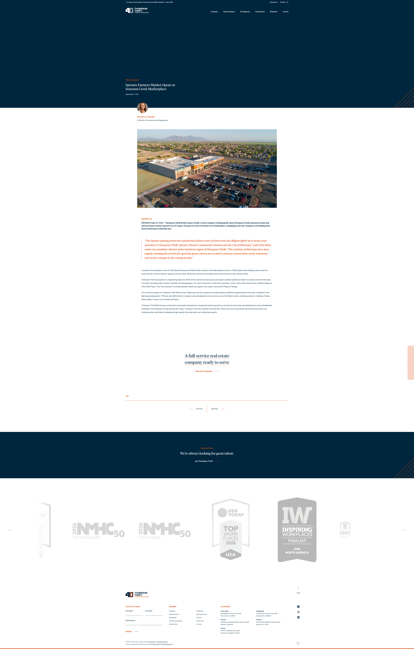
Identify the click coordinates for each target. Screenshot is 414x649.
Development (245, 11)
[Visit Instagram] (298, 612)
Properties (274, 11)
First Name (130, 611)
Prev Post (199, 409)
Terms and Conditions (162, 641)
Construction (260, 11)
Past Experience (201, 614)
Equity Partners (229, 11)
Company (214, 11)
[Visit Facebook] (298, 607)
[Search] (287, 2)
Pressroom (273, 2)
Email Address (131, 620)
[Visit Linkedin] (298, 617)
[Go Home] (137, 10)
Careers (285, 11)
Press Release (132, 80)
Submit (129, 631)
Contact (282, 2)
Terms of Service (166, 644)
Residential (172, 617)
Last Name (149, 611)
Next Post (214, 409)
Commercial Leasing (175, 621)
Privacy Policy (151, 641)
